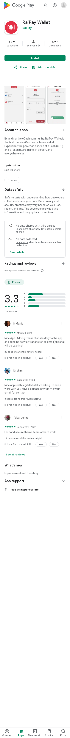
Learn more (22, 229)
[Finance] (12, 180)
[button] (39, 45)
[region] (35, 43)
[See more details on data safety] (17, 252)
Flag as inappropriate (21, 489)
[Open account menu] (63, 5)
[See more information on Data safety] (63, 189)
